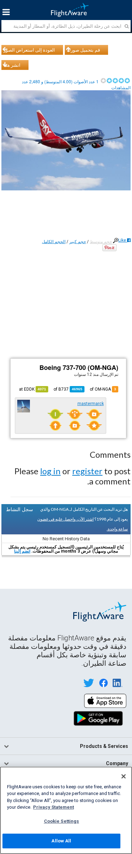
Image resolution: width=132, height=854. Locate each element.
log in (50, 471)
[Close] (123, 776)
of (68, 389)
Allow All (61, 840)
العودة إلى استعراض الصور (29, 50)
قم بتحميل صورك (83, 50)
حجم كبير (77, 241)
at (32, 389)
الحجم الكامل (53, 241)
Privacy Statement (53, 807)
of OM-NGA (103, 389)
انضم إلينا (22, 551)
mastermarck (90, 403)
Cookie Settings (61, 821)
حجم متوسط (101, 241)
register (87, 471)
